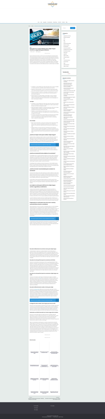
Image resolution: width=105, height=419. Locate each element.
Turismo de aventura (67, 60)
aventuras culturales (67, 37)
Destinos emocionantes (67, 43)
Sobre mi (59, 22)
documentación (49, 22)
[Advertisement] (52, 15)
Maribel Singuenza (38, 51)
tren (64, 58)
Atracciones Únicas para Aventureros (69, 185)
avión (41, 22)
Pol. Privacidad (36, 405)
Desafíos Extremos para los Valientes (69, 178)
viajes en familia (66, 66)
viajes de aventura (66, 64)
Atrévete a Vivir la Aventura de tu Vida (69, 90)
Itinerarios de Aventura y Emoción (69, 186)
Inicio (38, 22)
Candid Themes (60, 416)
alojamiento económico (67, 35)
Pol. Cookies (36, 409)
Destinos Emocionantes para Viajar (69, 119)
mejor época (55, 22)
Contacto (63, 22)
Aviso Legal (36, 407)
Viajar (64, 63)
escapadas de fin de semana (68, 49)
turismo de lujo (66, 61)
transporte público (66, 57)
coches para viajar (36, 289)
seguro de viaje (66, 55)
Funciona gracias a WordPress (46, 416)
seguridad (44, 22)
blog (66, 22)
